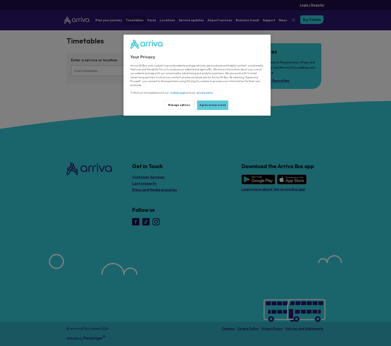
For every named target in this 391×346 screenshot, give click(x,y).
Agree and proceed (213, 105)
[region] (197, 75)
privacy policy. (205, 92)
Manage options (179, 105)
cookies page (178, 92)
